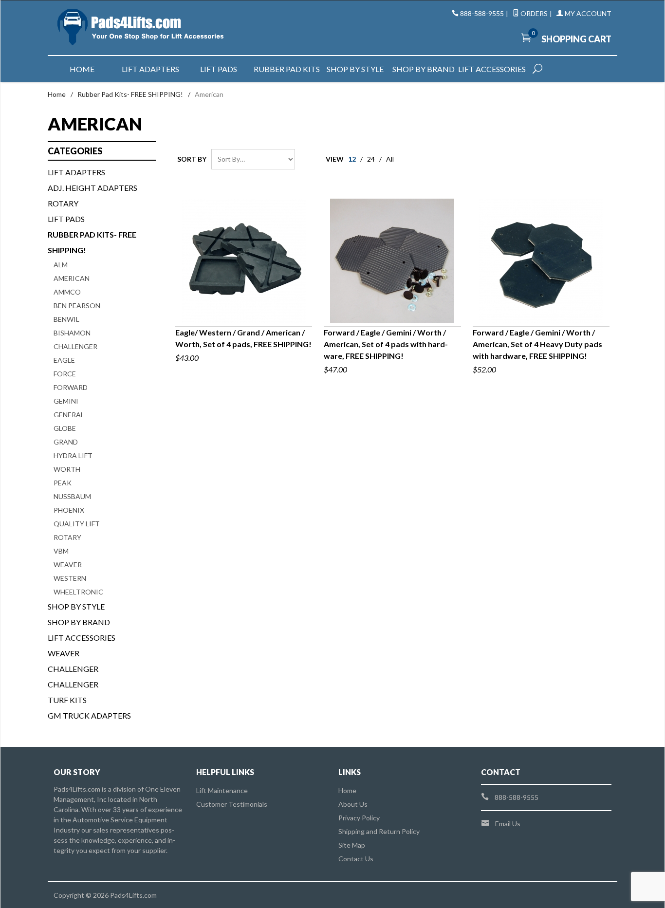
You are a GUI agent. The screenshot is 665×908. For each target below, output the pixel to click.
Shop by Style (355, 69)
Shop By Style (76, 606)
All (390, 159)
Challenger (75, 346)
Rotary (63, 203)
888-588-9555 (482, 13)
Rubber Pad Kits (287, 69)
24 (371, 159)
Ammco (67, 292)
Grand (66, 442)
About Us (353, 804)
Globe (65, 428)
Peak (63, 483)
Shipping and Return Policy (379, 831)
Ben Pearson (77, 305)
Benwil (66, 319)
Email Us (507, 823)
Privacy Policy (359, 818)
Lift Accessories (492, 69)
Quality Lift (77, 523)
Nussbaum (72, 496)
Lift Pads (218, 69)
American (72, 278)
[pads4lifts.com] (143, 28)
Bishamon (72, 333)
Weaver (68, 564)
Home (82, 69)
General (69, 414)
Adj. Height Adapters (92, 187)
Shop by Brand (423, 69)
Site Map (351, 845)
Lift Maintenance (222, 790)
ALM (61, 264)
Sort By (191, 159)
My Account (587, 13)
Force (65, 374)
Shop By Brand (79, 622)
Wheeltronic (78, 592)
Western (70, 578)
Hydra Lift (73, 455)
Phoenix (69, 510)
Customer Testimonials (231, 804)
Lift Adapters (150, 69)
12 (352, 159)
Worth (67, 469)
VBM (61, 551)
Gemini (66, 401)
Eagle (64, 360)
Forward (71, 387)
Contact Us (355, 858)
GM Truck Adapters (89, 715)
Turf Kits (67, 699)
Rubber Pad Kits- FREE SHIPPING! (130, 94)
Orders (533, 13)
